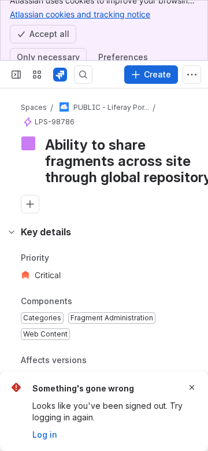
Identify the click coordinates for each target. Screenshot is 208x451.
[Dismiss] (192, 387)
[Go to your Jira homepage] (60, 74)
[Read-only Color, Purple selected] (28, 143)
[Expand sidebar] (16, 74)
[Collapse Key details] (11, 232)
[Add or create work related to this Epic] (30, 204)
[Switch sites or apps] (37, 74)
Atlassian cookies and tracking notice (80, 14)
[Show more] (192, 74)
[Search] (83, 74)
